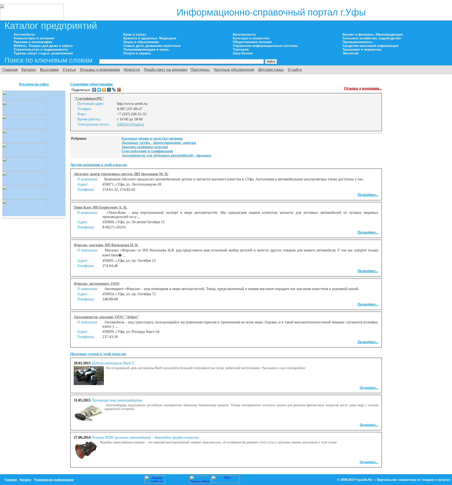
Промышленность (358, 42)
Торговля (241, 49)
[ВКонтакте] (94, 90)
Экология (350, 53)
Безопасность (244, 34)
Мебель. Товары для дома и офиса (43, 46)
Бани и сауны (134, 34)
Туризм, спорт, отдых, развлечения (43, 53)
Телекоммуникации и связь (146, 49)
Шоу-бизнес (243, 53)
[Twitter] (99, 90)
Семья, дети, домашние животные (152, 46)
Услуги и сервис (137, 53)
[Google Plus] (119, 90)
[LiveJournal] (114, 90)
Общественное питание (252, 42)
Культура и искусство (251, 38)
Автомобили (24, 34)
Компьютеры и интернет (34, 38)
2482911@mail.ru (130, 124)
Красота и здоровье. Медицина (149, 38)
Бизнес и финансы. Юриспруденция (373, 34)
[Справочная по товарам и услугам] (32, 19)
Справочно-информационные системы (265, 46)
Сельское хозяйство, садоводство (372, 38)
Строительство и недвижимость (41, 49)
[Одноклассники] (104, 90)
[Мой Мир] (109, 90)
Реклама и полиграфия (33, 42)
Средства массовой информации (371, 46)
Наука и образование (141, 42)
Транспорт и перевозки (362, 49)
